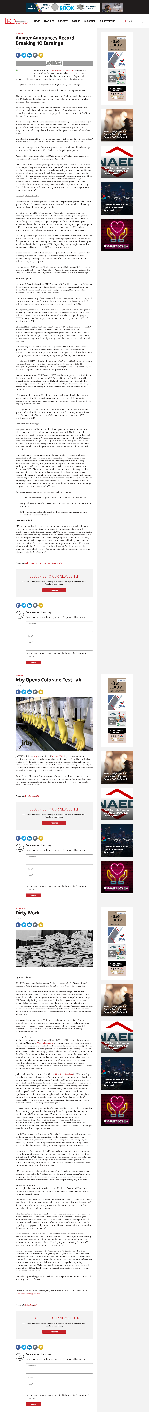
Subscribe (89, 21)
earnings (34, 563)
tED (60, 563)
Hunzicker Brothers (64, 1074)
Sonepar (32, 796)
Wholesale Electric (44, 1043)
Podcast (63, 21)
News (37, 21)
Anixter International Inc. (63, 70)
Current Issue (107, 21)
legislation (29, 1305)
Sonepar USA (57, 756)
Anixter (28, 563)
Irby (35, 756)
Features (49, 21)
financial (55, 563)
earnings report (45, 563)
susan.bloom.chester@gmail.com (28, 1293)
